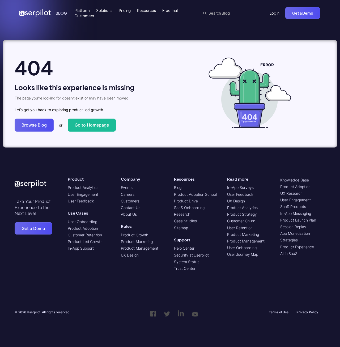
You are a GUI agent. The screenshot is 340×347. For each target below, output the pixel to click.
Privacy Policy (307, 312)
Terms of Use (278, 312)
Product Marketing (137, 241)
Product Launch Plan (298, 220)
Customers (84, 15)
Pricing (125, 10)
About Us (129, 214)
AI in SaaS (289, 253)
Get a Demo (302, 13)
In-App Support (81, 248)
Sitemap (181, 227)
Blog (177, 187)
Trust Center (185, 268)
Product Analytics (83, 187)
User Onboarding (82, 221)
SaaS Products (293, 206)
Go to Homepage (92, 125)
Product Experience (297, 247)
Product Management (139, 248)
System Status (186, 261)
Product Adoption (83, 228)
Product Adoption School (195, 194)
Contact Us (130, 207)
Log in (275, 13)
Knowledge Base (294, 180)
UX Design (130, 255)
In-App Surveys (240, 187)
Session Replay (293, 226)
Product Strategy (242, 214)
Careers (127, 194)
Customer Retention (85, 235)
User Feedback (81, 201)
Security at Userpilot (191, 255)
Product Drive (186, 201)
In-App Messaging (295, 213)
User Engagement (83, 194)
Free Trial (170, 10)
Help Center (184, 248)
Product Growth (134, 235)
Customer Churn (241, 221)
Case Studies (185, 221)
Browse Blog (34, 125)
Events (127, 187)
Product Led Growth (85, 241)
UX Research (291, 193)
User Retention (240, 227)
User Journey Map (242, 254)
